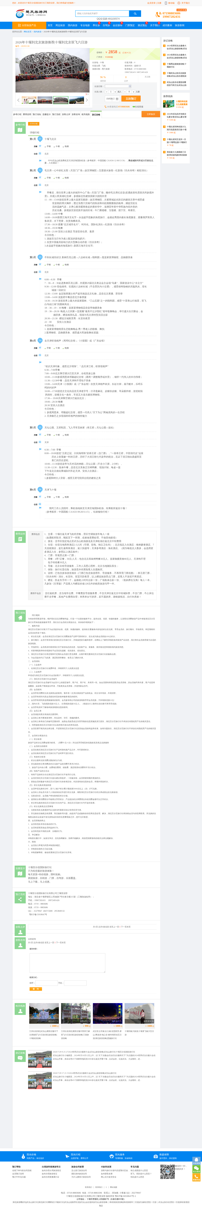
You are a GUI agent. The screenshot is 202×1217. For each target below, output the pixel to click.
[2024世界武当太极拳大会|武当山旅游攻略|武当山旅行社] (40, 1090)
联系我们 (88, 1187)
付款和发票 (106, 1167)
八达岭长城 (82, 286)
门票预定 (130, 25)
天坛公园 (90, 464)
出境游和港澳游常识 (51, 1167)
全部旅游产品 (29, 25)
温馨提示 (46, 114)
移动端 (171, 3)
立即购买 (151, 114)
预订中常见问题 (19, 1177)
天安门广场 (98, 192)
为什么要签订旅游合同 (81, 1177)
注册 (159, 3)
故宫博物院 (96, 199)
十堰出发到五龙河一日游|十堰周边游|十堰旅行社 (177, 142)
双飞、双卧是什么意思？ (141, 1174)
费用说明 (27, 114)
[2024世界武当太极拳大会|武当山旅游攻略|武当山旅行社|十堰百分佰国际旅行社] (40, 1068)
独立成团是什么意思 (139, 1170)
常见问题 (135, 1167)
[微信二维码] (167, 1178)
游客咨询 (76, 114)
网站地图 (113, 1187)
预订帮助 (16, 1167)
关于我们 (185, 3)
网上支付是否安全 (108, 1177)
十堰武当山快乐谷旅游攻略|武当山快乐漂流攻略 (176, 76)
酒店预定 (142, 25)
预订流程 (56, 114)
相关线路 (85, 114)
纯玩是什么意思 (137, 1177)
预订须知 (37, 114)
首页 (50, 25)
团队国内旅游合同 (79, 1174)
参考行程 (17, 114)
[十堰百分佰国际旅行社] (38, 18)
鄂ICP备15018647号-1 (125, 1196)
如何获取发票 (107, 1174)
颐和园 (111, 300)
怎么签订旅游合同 (79, 1170)
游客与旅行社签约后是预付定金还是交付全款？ (116, 1170)
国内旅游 (37, 32)
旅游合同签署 (77, 1167)
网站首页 (27, 32)
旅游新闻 (179, 25)
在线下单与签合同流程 (21, 1170)
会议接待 (117, 25)
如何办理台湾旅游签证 (51, 1170)
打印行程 (34, 124)
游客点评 (66, 114)
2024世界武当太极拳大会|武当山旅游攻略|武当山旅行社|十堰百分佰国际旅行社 (101, 1052)
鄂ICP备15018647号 (38, 914)
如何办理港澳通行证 (50, 1177)
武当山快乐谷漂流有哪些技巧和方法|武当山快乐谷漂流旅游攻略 (176, 85)
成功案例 (167, 25)
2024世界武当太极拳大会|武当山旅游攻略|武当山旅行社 (93, 1073)
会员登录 (151, 3)
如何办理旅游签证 (49, 1174)
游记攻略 (96, 115)
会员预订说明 (18, 1174)
